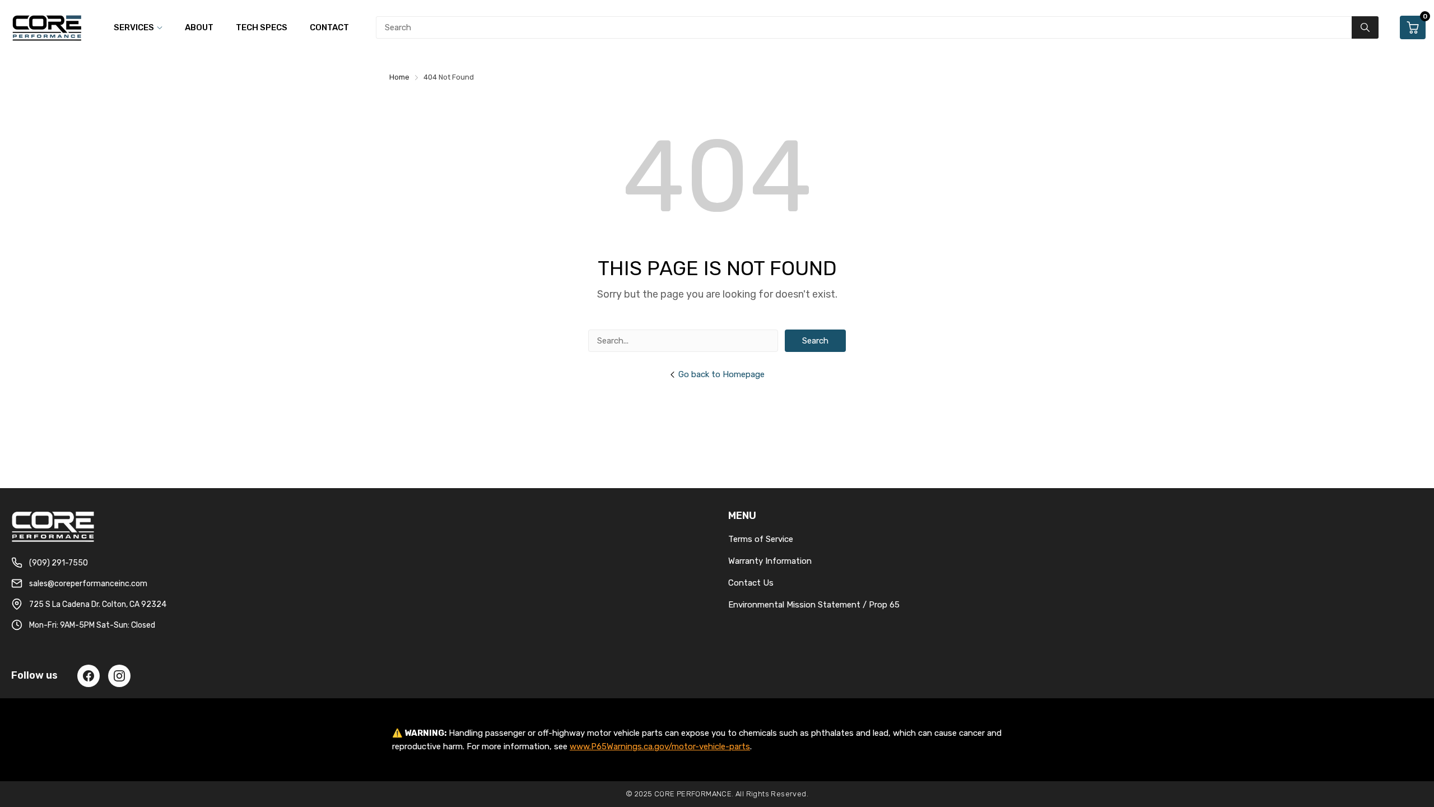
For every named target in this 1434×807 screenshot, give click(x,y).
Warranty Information (770, 561)
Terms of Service (760, 539)
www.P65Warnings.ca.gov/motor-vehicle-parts (660, 746)
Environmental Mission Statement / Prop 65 (814, 605)
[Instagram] (119, 676)
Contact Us (751, 583)
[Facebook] (88, 676)
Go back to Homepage (721, 374)
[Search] (1365, 27)
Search (815, 341)
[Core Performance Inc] (47, 27)
